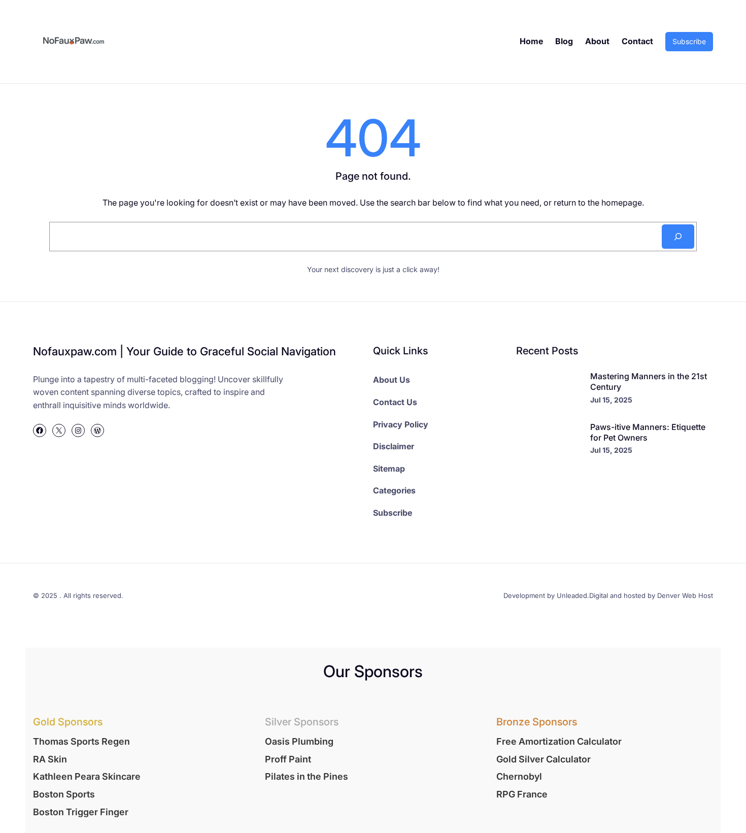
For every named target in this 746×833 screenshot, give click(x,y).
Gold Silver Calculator (543, 759)
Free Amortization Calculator (559, 741)
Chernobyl (519, 776)
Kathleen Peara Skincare (87, 776)
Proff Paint (288, 759)
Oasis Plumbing (299, 741)
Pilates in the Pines (306, 776)
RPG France (522, 794)
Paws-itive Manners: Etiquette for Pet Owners (647, 432)
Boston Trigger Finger (80, 812)
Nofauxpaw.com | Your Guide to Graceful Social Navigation (184, 351)
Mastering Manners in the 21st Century (648, 381)
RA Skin (50, 759)
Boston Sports (64, 794)
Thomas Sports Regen (81, 741)
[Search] (678, 236)
